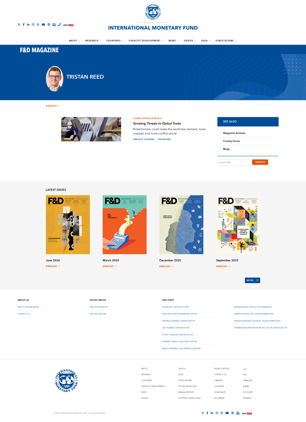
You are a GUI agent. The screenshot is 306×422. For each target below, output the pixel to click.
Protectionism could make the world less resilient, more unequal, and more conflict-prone (169, 131)
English (51, 106)
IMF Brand (219, 398)
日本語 (246, 386)
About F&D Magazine (28, 307)
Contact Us (24, 314)
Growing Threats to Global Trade (157, 123)
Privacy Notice (221, 368)
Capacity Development (144, 41)
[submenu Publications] (235, 41)
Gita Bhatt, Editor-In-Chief (175, 307)
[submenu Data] (209, 41)
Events (144, 398)
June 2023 (156, 118)
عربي (245, 368)
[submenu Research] (100, 41)
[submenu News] (178, 41)
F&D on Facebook (99, 307)
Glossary (219, 386)
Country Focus (231, 141)
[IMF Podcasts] (232, 412)
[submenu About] (79, 41)
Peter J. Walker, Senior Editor (177, 334)
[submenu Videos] (195, 41)
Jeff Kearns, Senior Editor (175, 327)
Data (204, 41)
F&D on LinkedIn (98, 314)
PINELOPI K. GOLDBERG (144, 139)
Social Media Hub (187, 386)
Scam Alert (220, 392)
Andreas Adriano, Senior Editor (178, 321)
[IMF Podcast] (48, 24)
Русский (247, 392)
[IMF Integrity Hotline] (59, 24)
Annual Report (186, 392)
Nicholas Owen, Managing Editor (179, 314)
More (250, 280)
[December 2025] (181, 224)
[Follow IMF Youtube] (43, 24)
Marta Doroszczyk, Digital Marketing (253, 314)
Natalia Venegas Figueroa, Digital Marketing (257, 321)
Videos (188, 41)
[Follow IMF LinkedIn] (28, 24)
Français (247, 380)
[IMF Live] (68, 24)
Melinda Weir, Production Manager (252, 307)
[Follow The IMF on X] (19, 24)
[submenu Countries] (122, 41)
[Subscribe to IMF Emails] (54, 24)
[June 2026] (68, 224)
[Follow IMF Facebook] (24, 24)
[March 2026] (125, 224)
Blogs (226, 149)
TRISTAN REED (164, 139)
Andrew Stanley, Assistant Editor (179, 341)
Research (91, 41)
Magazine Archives (234, 133)
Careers (218, 380)
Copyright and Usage (189, 398)
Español (247, 398)
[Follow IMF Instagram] (33, 24)
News (172, 41)
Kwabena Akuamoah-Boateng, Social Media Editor (260, 327)
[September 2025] (238, 224)
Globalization (141, 118)
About (73, 41)
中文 (245, 374)
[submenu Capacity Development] (162, 41)
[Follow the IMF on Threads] (38, 24)
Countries (113, 41)
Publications (225, 41)
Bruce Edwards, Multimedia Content (181, 348)
